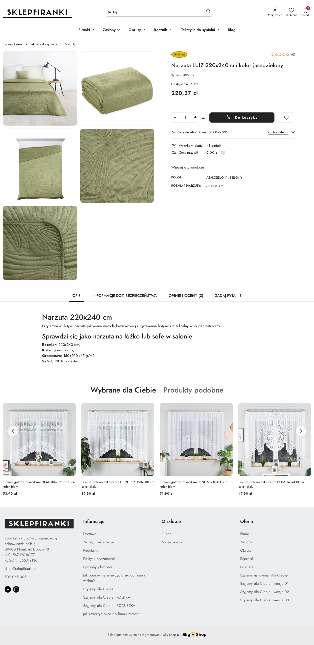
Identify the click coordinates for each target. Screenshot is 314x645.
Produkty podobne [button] (193, 390)
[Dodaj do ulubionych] (286, 117)
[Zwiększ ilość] (195, 117)
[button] (40, 88)
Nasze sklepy (172, 542)
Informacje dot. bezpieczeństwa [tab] (124, 295)
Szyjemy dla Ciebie (98, 589)
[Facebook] (8, 589)
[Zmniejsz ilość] (174, 117)
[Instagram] (16, 589)
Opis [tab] (76, 295)
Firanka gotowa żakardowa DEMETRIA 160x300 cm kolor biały (276, 484)
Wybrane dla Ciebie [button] (123, 390)
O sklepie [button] (171, 521)
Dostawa (90, 533)
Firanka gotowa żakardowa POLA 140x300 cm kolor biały (194, 484)
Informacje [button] (94, 521)
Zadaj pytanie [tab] (228, 295)
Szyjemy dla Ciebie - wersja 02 (264, 591)
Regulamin (91, 550)
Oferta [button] (246, 521)
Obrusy (245, 550)
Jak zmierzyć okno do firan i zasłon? (111, 613)
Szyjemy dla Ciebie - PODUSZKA (109, 605)
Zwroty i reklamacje (98, 542)
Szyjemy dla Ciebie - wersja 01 (264, 583)
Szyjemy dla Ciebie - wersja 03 (264, 600)
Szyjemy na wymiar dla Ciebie (264, 575)
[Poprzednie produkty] (13, 431)
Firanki (245, 533)
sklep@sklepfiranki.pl (21, 568)
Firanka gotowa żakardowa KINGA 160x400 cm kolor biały (117, 484)
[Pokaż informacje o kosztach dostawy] (223, 152)
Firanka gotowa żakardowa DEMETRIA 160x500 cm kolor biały (41, 484)
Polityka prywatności (99, 558)
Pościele (246, 567)
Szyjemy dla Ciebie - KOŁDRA (106, 597)
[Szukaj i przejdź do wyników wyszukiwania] (208, 12)
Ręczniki (246, 558)
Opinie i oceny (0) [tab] (186, 295)
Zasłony (246, 542)
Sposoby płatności (97, 567)
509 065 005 (15, 576)
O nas (166, 533)
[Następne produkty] (301, 431)
